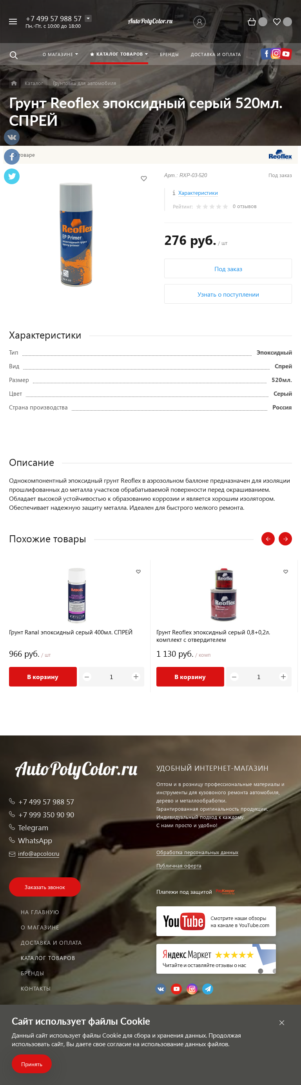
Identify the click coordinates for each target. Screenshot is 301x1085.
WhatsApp (35, 840)
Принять (31, 1064)
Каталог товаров (48, 958)
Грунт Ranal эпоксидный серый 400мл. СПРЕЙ (70, 632)
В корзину (42, 676)
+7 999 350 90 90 (46, 814)
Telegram (33, 827)
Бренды (32, 973)
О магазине (40, 927)
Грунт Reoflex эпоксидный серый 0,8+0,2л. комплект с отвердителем (213, 636)
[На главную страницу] (150, 21)
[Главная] (14, 83)
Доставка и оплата (51, 942)
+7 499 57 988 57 (53, 18)
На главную (40, 912)
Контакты (36, 988)
